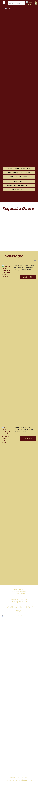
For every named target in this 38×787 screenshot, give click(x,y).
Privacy (19, 611)
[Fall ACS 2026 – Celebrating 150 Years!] (6, 343)
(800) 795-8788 (22, 602)
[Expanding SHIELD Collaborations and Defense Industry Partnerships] (6, 505)
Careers (18, 607)
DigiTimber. (29, 780)
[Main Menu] (4, 2)
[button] (28, 277)
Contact (28, 607)
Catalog (9, 607)
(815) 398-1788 (21, 600)
